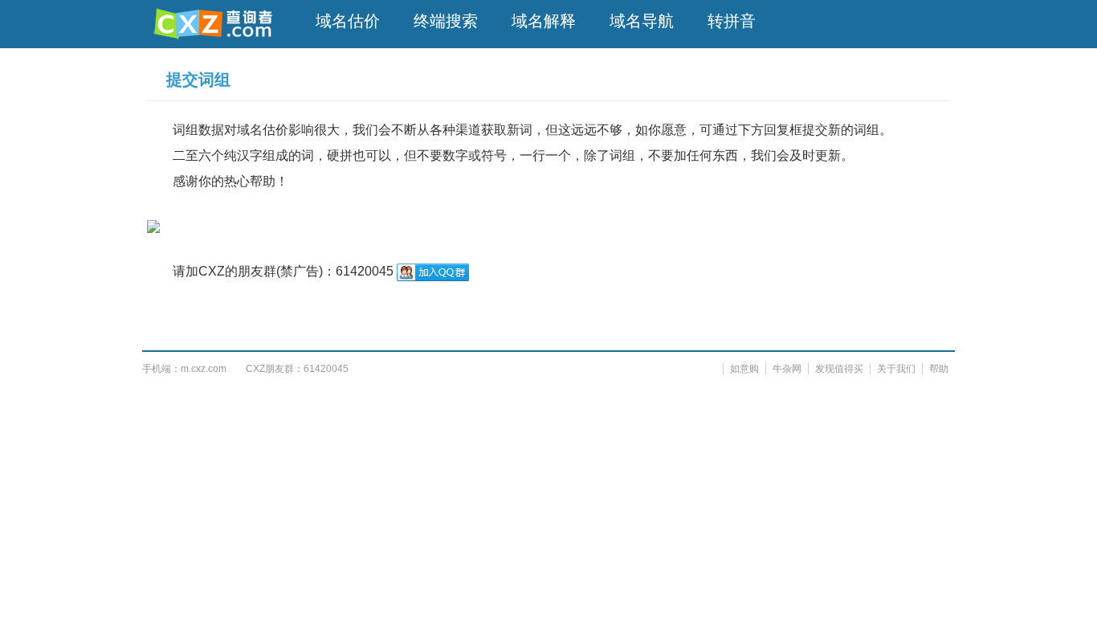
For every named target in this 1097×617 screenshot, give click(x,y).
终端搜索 (446, 21)
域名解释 (544, 21)
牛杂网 (787, 368)
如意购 (744, 368)
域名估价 (348, 21)
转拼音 (732, 21)
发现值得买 (839, 368)
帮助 (938, 368)
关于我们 (896, 368)
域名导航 (642, 21)
